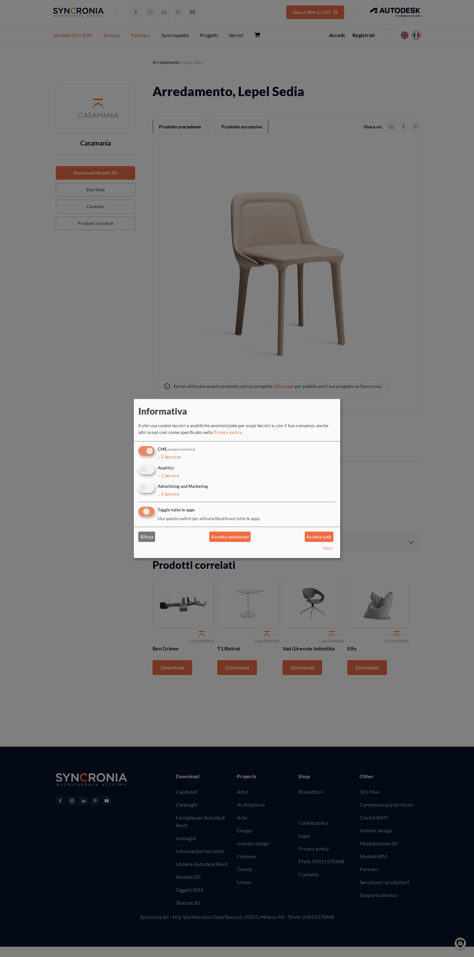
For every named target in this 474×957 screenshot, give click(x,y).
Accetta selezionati (230, 536)
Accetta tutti (318, 536)
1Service (168, 475)
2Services (169, 456)
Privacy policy (227, 432)
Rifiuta (146, 536)
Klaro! (328, 548)
